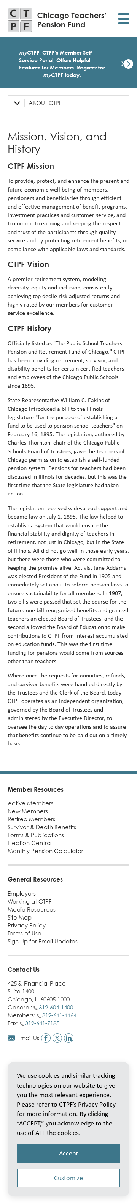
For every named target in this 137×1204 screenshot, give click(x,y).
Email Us (28, 1037)
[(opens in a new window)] (46, 1038)
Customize (68, 1177)
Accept (68, 1153)
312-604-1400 (56, 1007)
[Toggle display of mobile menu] (123, 20)
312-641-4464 (59, 1015)
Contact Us (24, 969)
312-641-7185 (42, 1023)
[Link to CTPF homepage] (57, 20)
